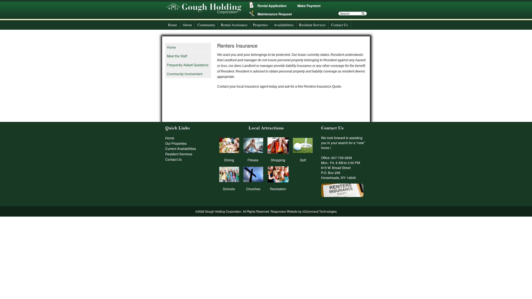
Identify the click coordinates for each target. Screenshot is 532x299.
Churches (253, 188)
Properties (260, 25)
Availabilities (284, 25)
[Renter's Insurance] (342, 188)
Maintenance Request (274, 14)
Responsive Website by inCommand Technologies (304, 211)
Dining (229, 160)
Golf (303, 160)
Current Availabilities (180, 148)
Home (172, 25)
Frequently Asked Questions (187, 64)
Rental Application (272, 5)
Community (206, 25)
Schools (229, 188)
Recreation (278, 188)
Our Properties (176, 143)
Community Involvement (184, 73)
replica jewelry (349, 9)
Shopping (278, 160)
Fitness (253, 160)
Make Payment (308, 5)
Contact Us (339, 25)
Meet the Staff (177, 56)
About (187, 25)
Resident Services (312, 25)
